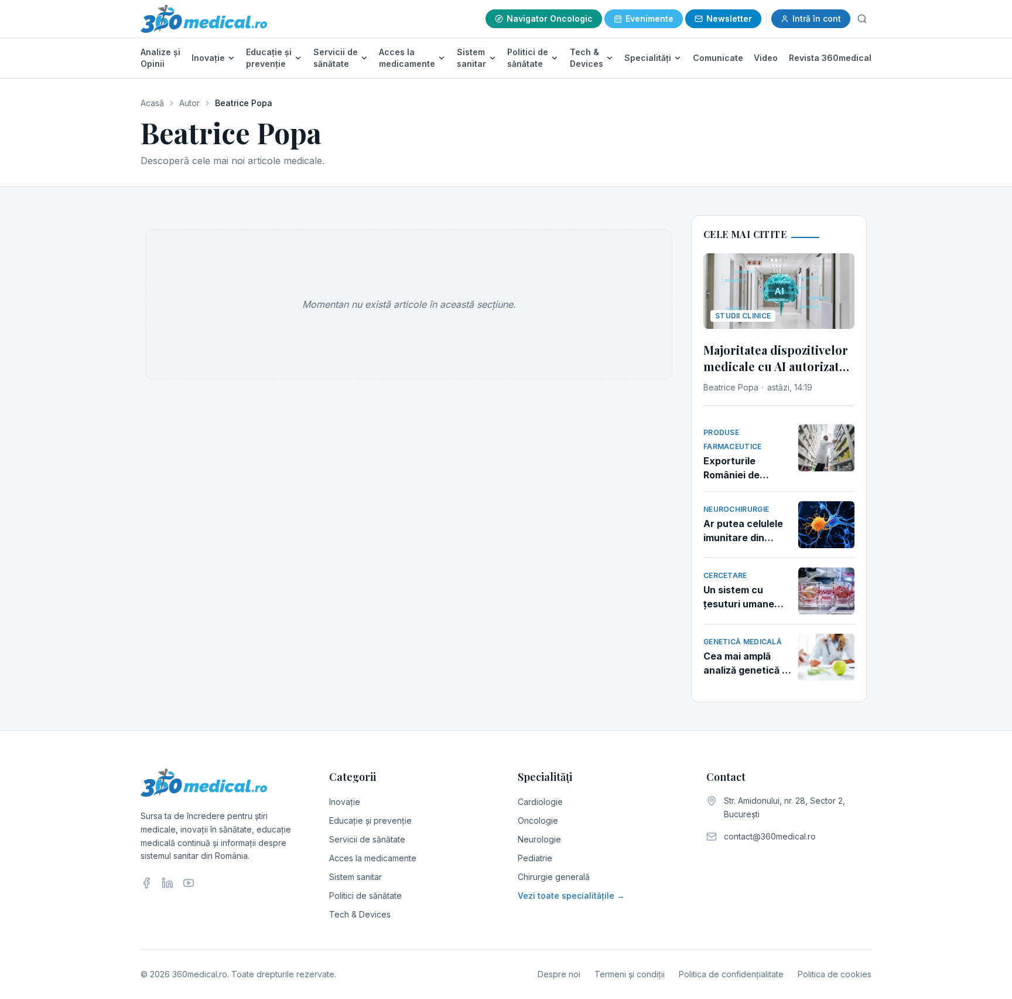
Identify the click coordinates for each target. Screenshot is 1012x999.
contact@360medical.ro (770, 836)
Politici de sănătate (527, 58)
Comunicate (718, 58)
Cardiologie (540, 802)
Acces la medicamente (407, 58)
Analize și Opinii (160, 58)
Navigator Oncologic (550, 18)
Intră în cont (816, 18)
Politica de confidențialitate (731, 974)
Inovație (208, 58)
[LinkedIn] (167, 883)
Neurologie (539, 839)
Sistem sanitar (471, 58)
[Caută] (862, 18)
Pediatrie (535, 858)
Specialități (647, 58)
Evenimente (649, 18)
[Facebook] (146, 883)
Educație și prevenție (269, 58)
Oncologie (538, 820)
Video (766, 58)
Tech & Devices (586, 58)
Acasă (152, 103)
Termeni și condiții (629, 974)
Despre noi (559, 974)
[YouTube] (188, 883)
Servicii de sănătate (335, 58)
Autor (189, 103)
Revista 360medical (830, 58)
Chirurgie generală (554, 877)
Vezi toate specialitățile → (571, 896)
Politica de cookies (834, 974)
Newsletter (729, 18)
